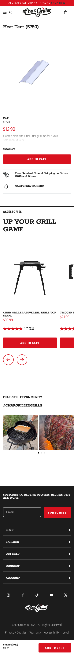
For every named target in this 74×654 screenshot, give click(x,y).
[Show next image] (22, 359)
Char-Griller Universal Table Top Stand (29, 314)
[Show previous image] (8, 359)
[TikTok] (37, 595)
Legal (66, 632)
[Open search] (10, 12)
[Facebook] (22, 595)
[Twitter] (65, 595)
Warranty (35, 632)
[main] (37, 243)
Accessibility (52, 632)
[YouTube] (51, 595)
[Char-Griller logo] (37, 608)
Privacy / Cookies (15, 632)
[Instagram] (8, 595)
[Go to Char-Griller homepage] (37, 12)
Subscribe (57, 512)
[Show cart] (65, 12)
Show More (9, 149)
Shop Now (58, 3)
